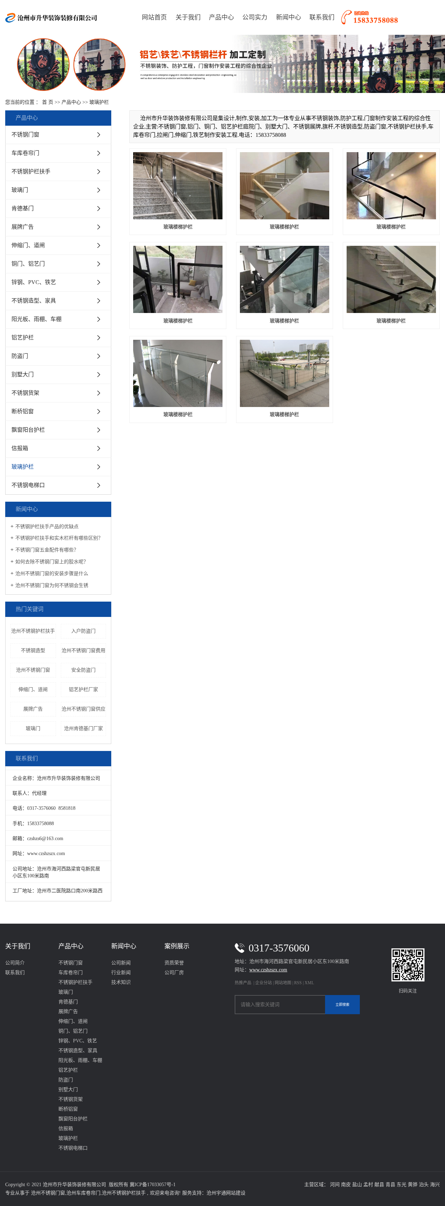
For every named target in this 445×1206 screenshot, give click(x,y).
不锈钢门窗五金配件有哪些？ (47, 550)
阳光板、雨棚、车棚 (36, 319)
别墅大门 (22, 374)
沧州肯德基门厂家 (83, 728)
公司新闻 (121, 962)
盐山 (357, 1184)
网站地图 (283, 982)
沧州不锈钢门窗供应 (83, 709)
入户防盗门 (83, 631)
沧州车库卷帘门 (83, 1193)
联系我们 (321, 17)
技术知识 (121, 982)
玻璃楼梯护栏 (178, 226)
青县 (390, 1184)
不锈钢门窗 (25, 135)
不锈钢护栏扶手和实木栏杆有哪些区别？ (59, 538)
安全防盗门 (83, 670)
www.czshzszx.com (46, 853)
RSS (298, 982)
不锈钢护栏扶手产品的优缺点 (47, 526)
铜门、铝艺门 (28, 264)
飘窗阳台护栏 (28, 430)
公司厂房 (174, 972)
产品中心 (221, 17)
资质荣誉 (174, 962)
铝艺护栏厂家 (83, 689)
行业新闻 (121, 972)
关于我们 (188, 17)
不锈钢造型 (33, 650)
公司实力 (254, 17)
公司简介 (15, 962)
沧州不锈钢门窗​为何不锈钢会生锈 (51, 585)
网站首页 (154, 17)
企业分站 (263, 982)
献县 (379, 1184)
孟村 (368, 1184)
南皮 (346, 1184)
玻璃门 (19, 190)
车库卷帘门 (25, 153)
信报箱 (19, 448)
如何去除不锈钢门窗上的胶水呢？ (51, 561)
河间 (335, 1184)
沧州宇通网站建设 (226, 1193)
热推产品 (243, 982)
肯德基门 (22, 208)
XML (309, 982)
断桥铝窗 (22, 411)
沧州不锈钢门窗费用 (83, 650)
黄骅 (413, 1184)
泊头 (424, 1184)
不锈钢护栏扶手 (30, 171)
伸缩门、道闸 (28, 245)
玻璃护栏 (99, 102)
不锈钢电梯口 (28, 485)
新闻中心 (288, 17)
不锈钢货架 (25, 393)
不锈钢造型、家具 (33, 301)
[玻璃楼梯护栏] (177, 185)
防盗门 (19, 356)
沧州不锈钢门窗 (33, 670)
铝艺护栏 (22, 337)
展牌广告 (22, 227)
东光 (401, 1184)
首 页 (47, 102)
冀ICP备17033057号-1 (153, 1184)
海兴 (435, 1184)
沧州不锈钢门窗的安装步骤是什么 (51, 573)
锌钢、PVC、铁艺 (33, 282)
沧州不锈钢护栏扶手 (33, 631)
